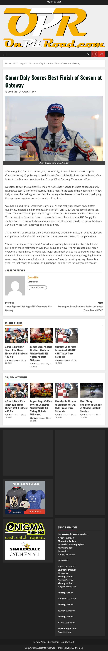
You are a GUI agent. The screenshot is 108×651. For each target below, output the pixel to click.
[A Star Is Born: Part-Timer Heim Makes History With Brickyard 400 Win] (16, 335)
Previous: (28, 306)
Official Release (13, 360)
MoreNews (63, 647)
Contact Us (53, 641)
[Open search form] (88, 53)
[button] (5, 54)
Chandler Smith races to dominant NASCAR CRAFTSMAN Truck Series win (65, 351)
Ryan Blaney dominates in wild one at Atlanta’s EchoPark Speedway (91, 406)
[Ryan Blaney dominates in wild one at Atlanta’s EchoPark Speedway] (91, 390)
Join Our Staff (67, 641)
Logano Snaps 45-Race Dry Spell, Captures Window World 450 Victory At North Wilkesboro (41, 353)
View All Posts (37, 287)
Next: (80, 306)
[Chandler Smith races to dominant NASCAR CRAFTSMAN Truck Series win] (66, 335)
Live (101, 53)
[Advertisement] (25, 455)
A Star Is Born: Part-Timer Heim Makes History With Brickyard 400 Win (16, 351)
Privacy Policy (39, 641)
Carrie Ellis (12, 92)
